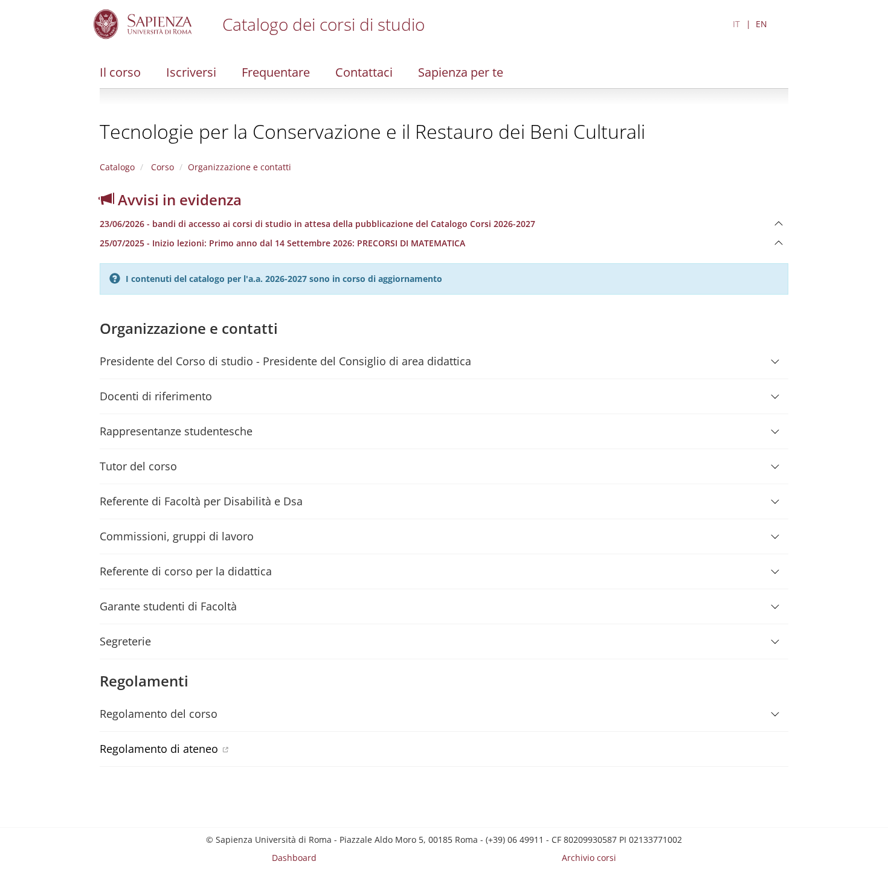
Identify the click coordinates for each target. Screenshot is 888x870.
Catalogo (117, 167)
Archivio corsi (589, 857)
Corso (161, 167)
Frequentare (276, 72)
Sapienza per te (460, 72)
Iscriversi (191, 72)
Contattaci (364, 72)
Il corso (120, 72)
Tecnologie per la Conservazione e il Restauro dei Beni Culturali (372, 131)
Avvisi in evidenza (178, 200)
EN (761, 24)
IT (736, 24)
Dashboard (294, 857)
